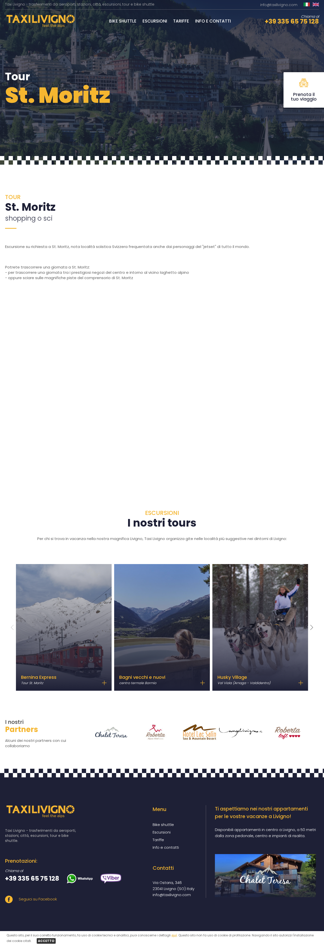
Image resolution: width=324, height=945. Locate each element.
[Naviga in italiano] (306, 5)
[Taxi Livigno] (40, 26)
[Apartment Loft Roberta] (281, 732)
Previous (12, 627)
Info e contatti (213, 21)
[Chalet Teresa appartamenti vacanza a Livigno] (265, 875)
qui (174, 935)
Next (311, 627)
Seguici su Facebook (37, 899)
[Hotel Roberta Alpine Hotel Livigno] (149, 732)
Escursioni (155, 21)
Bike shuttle (122, 21)
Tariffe (181, 21)
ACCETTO (46, 941)
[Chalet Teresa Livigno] (105, 732)
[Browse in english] (316, 5)
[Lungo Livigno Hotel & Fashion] (237, 732)
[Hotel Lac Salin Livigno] (193, 732)
